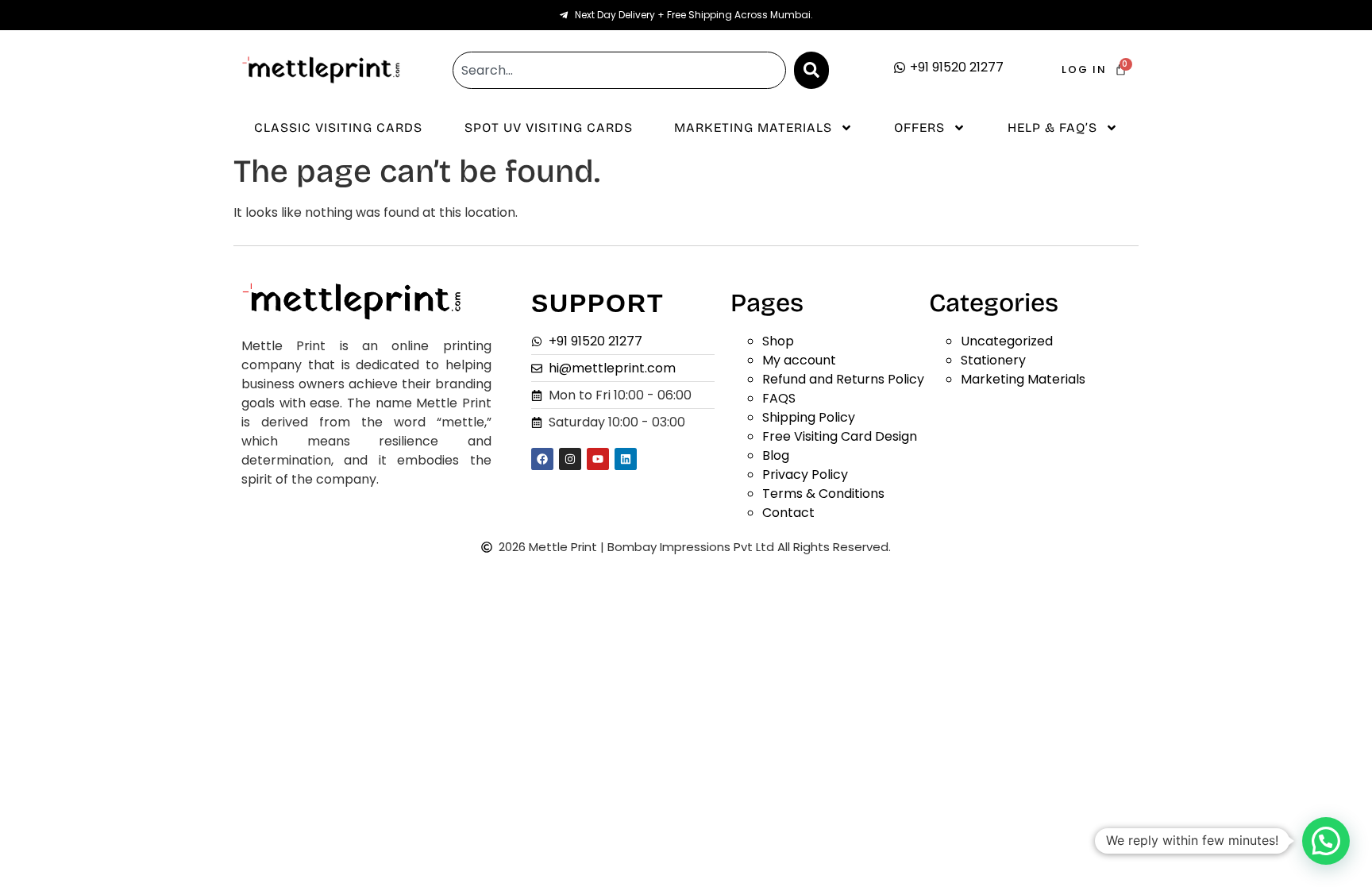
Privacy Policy (805, 474)
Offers (919, 127)
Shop (778, 341)
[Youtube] (598, 459)
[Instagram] (570, 459)
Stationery (993, 360)
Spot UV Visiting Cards (548, 127)
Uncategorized (1007, 341)
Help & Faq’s (1052, 127)
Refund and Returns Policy (843, 379)
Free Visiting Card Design (839, 436)
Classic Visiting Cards (338, 127)
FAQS (779, 398)
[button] (1326, 841)
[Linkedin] (626, 459)
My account (799, 360)
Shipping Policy (808, 417)
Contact (788, 512)
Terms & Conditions (823, 493)
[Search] (811, 70)
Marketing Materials (753, 127)
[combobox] (619, 70)
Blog (775, 455)
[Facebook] (542, 459)
